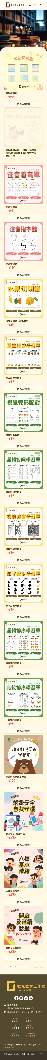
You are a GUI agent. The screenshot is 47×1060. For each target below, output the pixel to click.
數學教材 (30, 1020)
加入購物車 (24, 104)
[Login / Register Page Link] (28, 5)
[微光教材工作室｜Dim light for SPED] (19, 5)
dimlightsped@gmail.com (20, 1008)
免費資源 (16, 1034)
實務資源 (30, 1027)
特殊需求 (16, 1027)
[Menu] (34, 5)
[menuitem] (28, 5)
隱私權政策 (31, 1034)
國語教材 (16, 1020)
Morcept (17, 1047)
